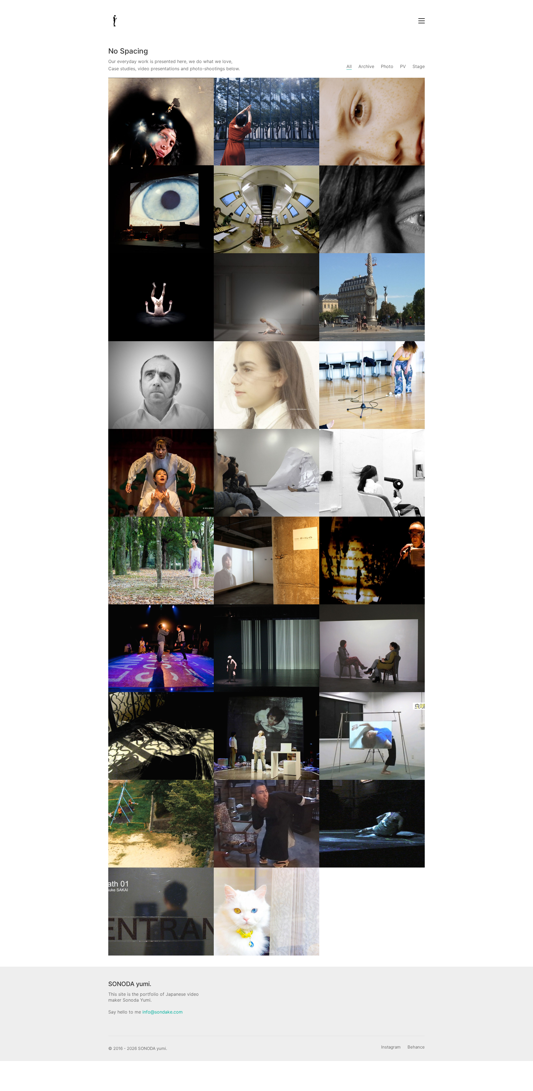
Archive (366, 66)
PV (403, 66)
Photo (387, 66)
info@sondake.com (162, 1012)
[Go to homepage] (115, 21)
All (349, 66)
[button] (421, 21)
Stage (419, 66)
